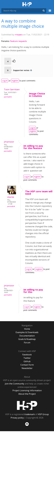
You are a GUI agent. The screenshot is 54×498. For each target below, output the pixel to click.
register (15, 80)
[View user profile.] (11, 193)
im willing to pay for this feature (33, 147)
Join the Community (14, 383)
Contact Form (27, 364)
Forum (27, 342)
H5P (27, 405)
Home (27, 328)
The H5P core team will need (38, 192)
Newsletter (27, 368)
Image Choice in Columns (37, 94)
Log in (4, 80)
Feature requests (18, 41)
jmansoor (9, 141)
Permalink (8, 97)
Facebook (27, 354)
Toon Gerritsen (12, 89)
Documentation (27, 335)
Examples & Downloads (27, 332)
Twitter (27, 358)
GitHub (27, 361)
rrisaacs (19, 34)
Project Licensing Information (27, 390)
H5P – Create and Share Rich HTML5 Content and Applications (27, 4)
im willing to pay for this (33, 291)
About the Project (27, 393)
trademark (29, 414)
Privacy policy (17, 417)
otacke (10, 196)
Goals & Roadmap (27, 339)
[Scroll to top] (27, 426)
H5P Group (43, 414)
